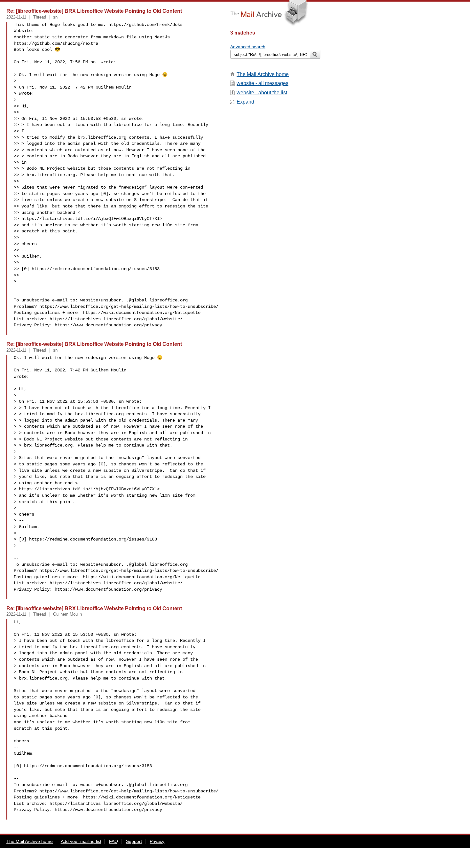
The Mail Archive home (263, 74)
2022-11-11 (16, 17)
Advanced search (247, 46)
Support (134, 841)
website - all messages (262, 83)
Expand (245, 102)
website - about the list (262, 92)
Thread (39, 17)
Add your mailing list (81, 841)
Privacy (157, 841)
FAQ (113, 841)
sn (55, 17)
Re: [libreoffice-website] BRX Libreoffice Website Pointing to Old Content (94, 11)
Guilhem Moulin (67, 614)
